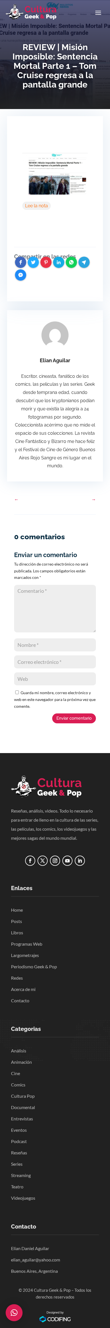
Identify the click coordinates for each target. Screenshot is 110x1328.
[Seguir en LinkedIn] (80, 861)
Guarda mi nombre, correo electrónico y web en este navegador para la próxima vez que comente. (55, 699)
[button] (14, 1312)
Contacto (20, 1000)
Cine (15, 1073)
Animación (21, 1062)
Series (17, 1164)
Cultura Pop (23, 1096)
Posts (16, 921)
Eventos (19, 1130)
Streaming (21, 1175)
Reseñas (19, 1152)
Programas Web (26, 944)
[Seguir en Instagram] (55, 861)
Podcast (19, 1141)
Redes (17, 977)
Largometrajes (25, 955)
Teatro (17, 1186)
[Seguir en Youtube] (67, 861)
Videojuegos (23, 1198)
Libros (17, 932)
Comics (18, 1084)
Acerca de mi (23, 989)
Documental (23, 1107)
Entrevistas (22, 1118)
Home (17, 910)
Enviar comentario (74, 718)
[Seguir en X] (43, 861)
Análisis (18, 1050)
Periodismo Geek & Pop (34, 966)
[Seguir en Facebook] (30, 861)
